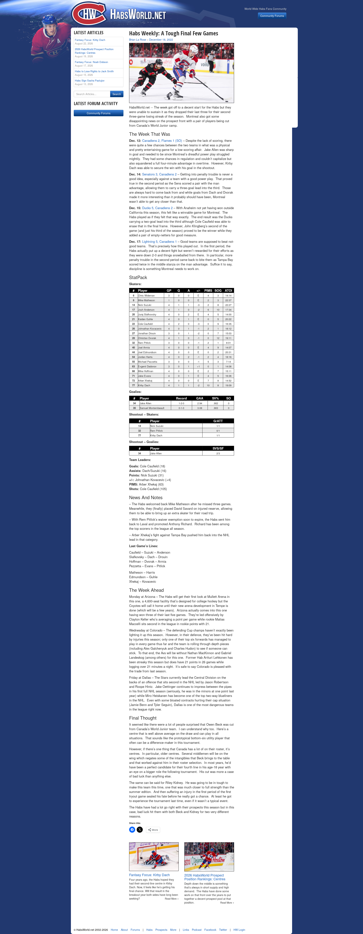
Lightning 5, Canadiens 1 (159, 241)
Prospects (161, 930)
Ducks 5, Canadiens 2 (157, 208)
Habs (149, 930)
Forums (135, 930)
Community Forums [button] (272, 16)
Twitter (223, 930)
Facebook (210, 930)
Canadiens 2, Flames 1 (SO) (162, 140)
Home (114, 930)
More (173, 930)
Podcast (197, 930)
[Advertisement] (268, 53)
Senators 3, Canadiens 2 (159, 174)
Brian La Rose (137, 39)
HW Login (239, 930)
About (124, 930)
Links (186, 930)
